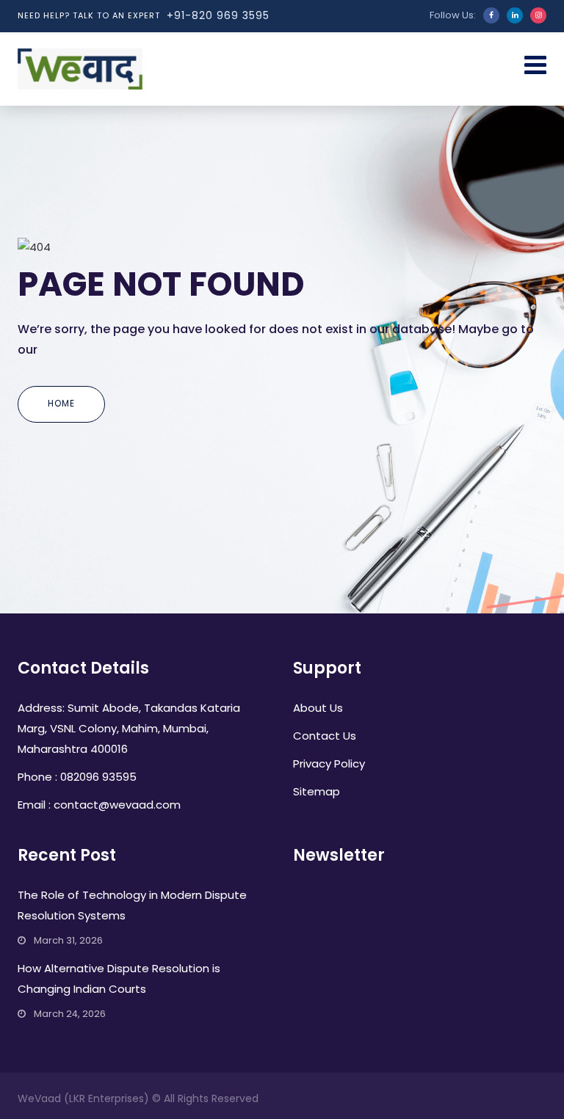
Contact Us (324, 735)
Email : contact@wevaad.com (99, 804)
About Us (318, 707)
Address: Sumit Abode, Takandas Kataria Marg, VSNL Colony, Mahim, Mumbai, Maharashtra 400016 (129, 728)
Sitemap (316, 791)
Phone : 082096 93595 (77, 776)
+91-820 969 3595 (218, 15)
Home (61, 403)
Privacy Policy (329, 763)
